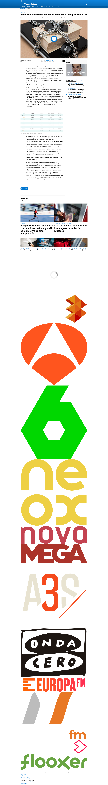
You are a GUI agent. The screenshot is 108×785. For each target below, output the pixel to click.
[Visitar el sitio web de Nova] (54, 543)
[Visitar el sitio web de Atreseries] (54, 627)
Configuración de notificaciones (28, 781)
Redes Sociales (35, 6)
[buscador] (86, 4)
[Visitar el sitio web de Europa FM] (54, 691)
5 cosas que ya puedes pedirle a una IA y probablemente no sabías (45, 250)
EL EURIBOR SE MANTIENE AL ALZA (75, 83)
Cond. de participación (26, 778)
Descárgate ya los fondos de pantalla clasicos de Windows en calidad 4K (77, 97)
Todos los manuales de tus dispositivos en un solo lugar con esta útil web (79, 250)
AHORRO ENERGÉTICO (25, 248)
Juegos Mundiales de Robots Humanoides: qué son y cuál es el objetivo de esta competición (77, 91)
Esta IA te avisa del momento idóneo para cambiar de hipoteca (77, 85)
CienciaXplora (44, 6)
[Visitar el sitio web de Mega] (54, 562)
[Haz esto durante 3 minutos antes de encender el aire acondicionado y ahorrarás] (28, 242)
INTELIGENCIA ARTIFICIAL (43, 248)
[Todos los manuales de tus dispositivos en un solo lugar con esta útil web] (79, 242)
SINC (50, 6)
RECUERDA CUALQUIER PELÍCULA (62, 248)
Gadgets (23, 6)
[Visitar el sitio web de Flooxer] (54, 769)
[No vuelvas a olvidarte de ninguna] (62, 242)
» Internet (28, 8)
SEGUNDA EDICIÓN (72, 88)
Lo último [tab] (80, 80)
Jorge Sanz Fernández (25, 60)
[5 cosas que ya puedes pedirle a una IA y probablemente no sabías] (45, 242)
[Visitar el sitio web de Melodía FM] (54, 739)
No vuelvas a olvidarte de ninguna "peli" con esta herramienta (61, 250)
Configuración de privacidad (27, 780)
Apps (53, 6)
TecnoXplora (22, 8)
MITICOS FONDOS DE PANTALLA (74, 94)
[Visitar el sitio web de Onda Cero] (54, 677)
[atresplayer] (81, 4)
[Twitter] (21, 61)
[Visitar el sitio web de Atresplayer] (54, 753)
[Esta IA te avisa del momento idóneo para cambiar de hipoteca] (71, 213)
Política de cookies (25, 777)
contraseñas (24, 188)
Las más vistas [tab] (70, 80)
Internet (58, 6)
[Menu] (86, 7)
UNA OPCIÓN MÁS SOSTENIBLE (78, 248)
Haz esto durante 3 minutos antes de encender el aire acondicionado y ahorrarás (27, 250)
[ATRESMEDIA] (54, 322)
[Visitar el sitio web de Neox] (54, 525)
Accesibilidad (24, 783)
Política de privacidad (25, 775)
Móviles (28, 6)
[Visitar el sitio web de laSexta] (54, 458)
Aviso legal (23, 774)
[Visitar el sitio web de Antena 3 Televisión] (54, 384)
